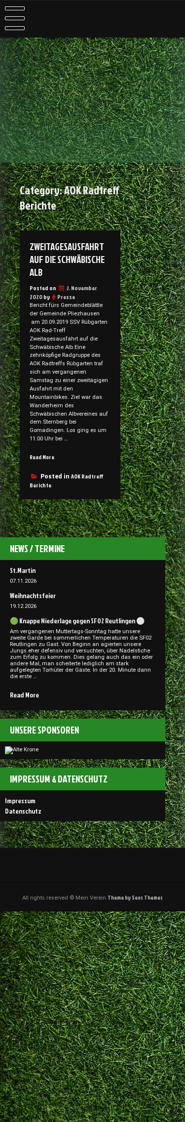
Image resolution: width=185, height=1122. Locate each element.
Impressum (20, 800)
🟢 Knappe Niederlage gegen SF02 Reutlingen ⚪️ (77, 620)
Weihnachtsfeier (33, 595)
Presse (66, 297)
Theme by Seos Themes (135, 898)
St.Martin (23, 570)
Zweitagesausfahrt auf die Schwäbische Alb (67, 259)
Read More (42, 457)
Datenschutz (23, 811)
